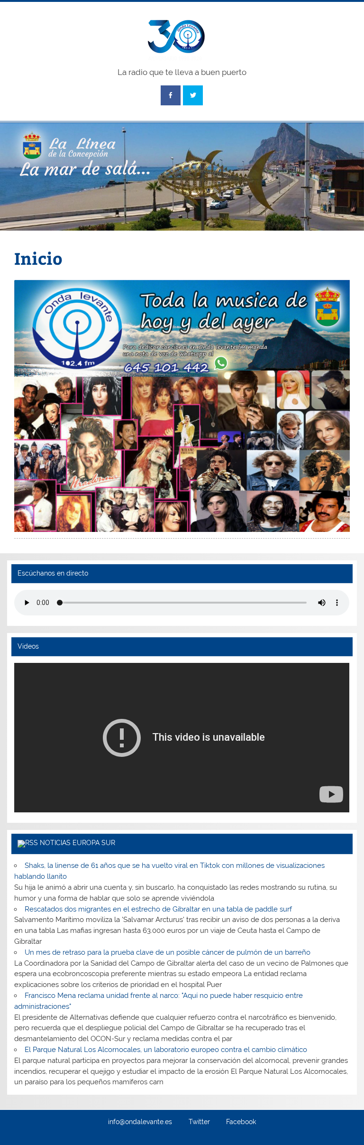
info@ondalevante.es (140, 1122)
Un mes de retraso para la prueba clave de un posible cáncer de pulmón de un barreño (167, 952)
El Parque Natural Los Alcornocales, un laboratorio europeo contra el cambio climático (166, 1049)
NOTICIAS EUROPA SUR (77, 843)
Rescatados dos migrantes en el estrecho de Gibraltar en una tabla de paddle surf (158, 909)
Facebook (241, 1122)
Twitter (199, 1122)
